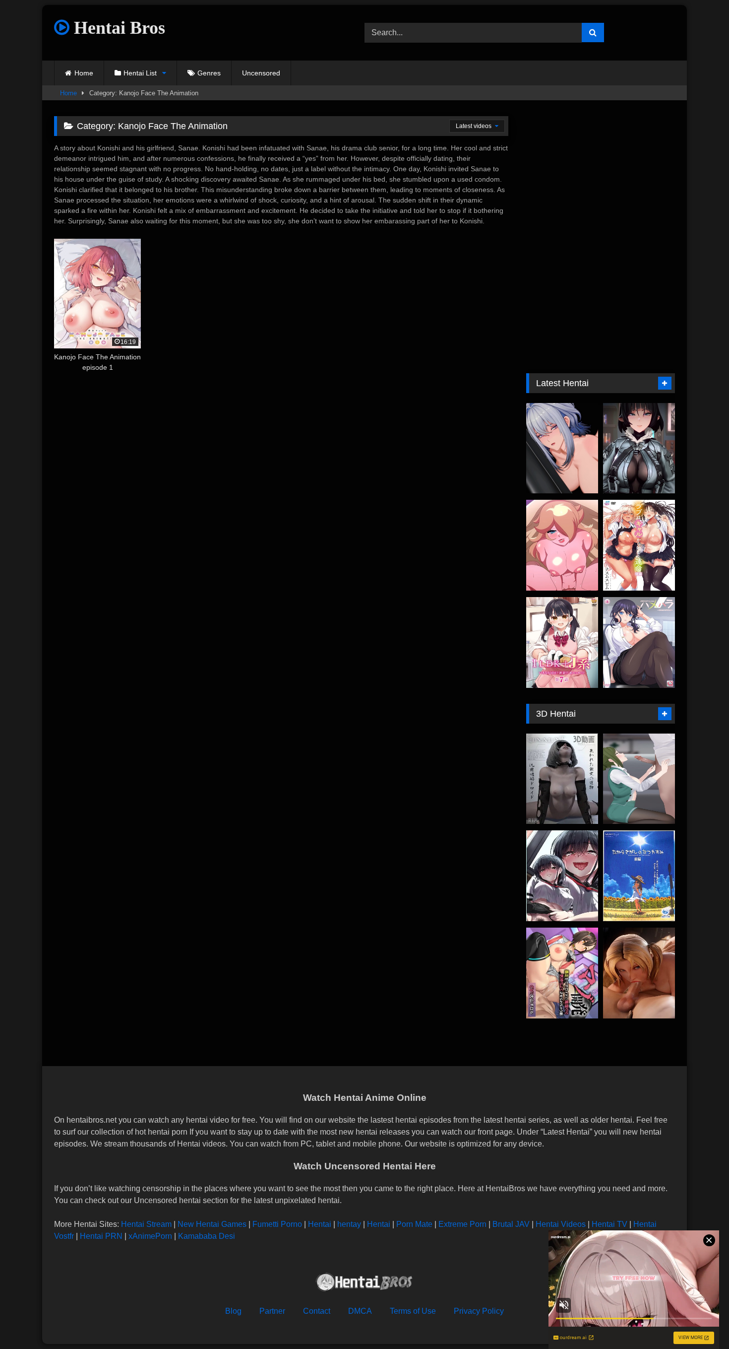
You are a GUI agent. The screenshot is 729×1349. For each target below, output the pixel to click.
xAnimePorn (150, 1236)
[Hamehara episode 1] (639, 642)
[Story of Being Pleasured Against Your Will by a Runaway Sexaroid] (562, 973)
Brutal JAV (511, 1224)
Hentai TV (609, 1224)
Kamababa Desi (206, 1236)
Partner (272, 1311)
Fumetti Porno (277, 1224)
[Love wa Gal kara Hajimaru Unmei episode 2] (639, 545)
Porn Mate (414, 1224)
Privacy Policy (479, 1311)
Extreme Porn (462, 1224)
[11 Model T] (562, 779)
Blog (233, 1311)
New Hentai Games (212, 1224)
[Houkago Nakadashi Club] (562, 875)
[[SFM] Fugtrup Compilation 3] (639, 973)
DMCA (360, 1311)
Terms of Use (413, 1311)
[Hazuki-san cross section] (639, 779)
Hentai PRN (101, 1236)
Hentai (319, 1224)
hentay (349, 1224)
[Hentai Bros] (364, 1283)
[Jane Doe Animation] (639, 448)
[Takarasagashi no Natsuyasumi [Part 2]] (639, 875)
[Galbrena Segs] (562, 448)
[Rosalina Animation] (562, 545)
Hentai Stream (146, 1224)
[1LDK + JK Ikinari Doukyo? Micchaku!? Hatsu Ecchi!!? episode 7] (562, 642)
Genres (209, 73)
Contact (316, 1311)
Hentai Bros (117, 28)
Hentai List (140, 73)
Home (83, 73)
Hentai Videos (561, 1224)
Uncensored (261, 73)
